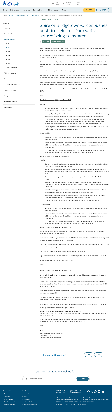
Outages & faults (68, 3)
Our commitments (10, 101)
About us (11, 15)
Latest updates (9, 34)
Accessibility (7, 396)
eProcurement (27, 399)
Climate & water (53, 10)
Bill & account (14, 10)
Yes (88, 355)
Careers (7, 28)
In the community (10, 79)
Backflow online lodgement (30, 402)
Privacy (78, 404)
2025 (8, 59)
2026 (8, 63)
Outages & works (39, 10)
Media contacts (11, 67)
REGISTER (103, 10)
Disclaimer (73, 404)
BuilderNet (26, 393)
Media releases (20, 15)
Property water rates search (30, 404)
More (64, 10)
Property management (9, 402)
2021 (7, 43)
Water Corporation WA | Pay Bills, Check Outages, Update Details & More (5, 15)
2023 (8, 51)
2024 (8, 55)
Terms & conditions (8, 399)
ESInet (25, 396)
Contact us (78, 3)
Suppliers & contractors (12, 84)
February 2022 (35, 15)
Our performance (10, 96)
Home (5, 10)
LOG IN (90, 10)
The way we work (10, 90)
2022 (28, 15)
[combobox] (94, 3)
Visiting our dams (10, 73)
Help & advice (57, 3)
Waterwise (26, 10)
